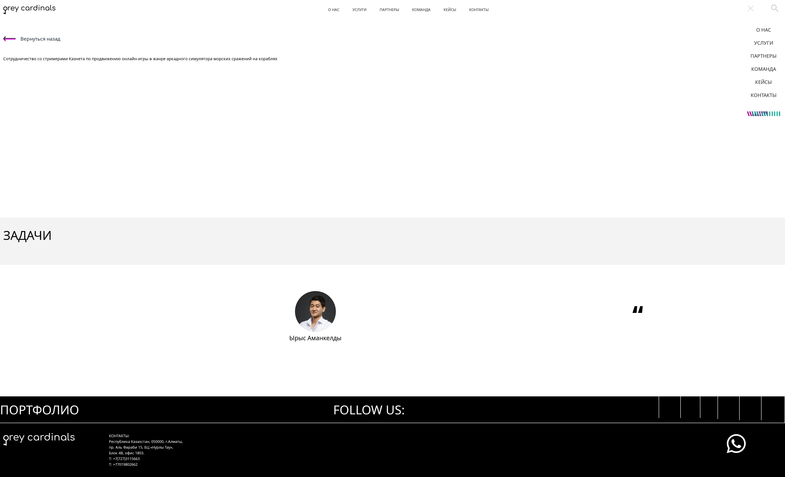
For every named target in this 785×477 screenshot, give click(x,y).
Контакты (479, 9)
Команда (421, 9)
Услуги (359, 9)
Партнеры (389, 9)
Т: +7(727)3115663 (124, 458)
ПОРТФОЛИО (39, 410)
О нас (333, 9)
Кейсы (450, 9)
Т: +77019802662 (123, 464)
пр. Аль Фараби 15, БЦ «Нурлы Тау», (141, 447)
